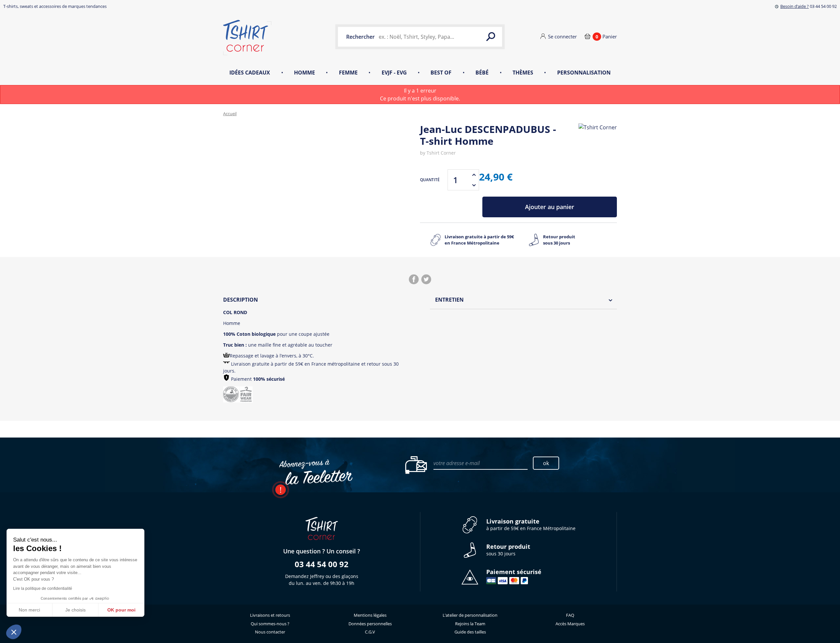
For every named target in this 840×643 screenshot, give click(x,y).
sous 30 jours (508, 550)
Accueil (230, 114)
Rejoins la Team (470, 624)
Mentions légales (370, 615)
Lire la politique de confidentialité (42, 588)
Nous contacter (270, 632)
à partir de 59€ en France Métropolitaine (531, 524)
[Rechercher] (490, 37)
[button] (14, 632)
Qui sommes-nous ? (270, 624)
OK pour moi (121, 609)
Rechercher (360, 36)
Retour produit (559, 240)
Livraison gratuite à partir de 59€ (479, 240)
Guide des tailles (470, 632)
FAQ (570, 615)
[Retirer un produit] (474, 185)
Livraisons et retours (270, 615)
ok (546, 463)
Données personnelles (370, 624)
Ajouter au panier (549, 207)
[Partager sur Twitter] (426, 279)
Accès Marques (570, 624)
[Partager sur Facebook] (414, 279)
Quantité (430, 179)
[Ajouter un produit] (474, 174)
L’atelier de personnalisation (470, 615)
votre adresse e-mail (456, 463)
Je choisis (75, 609)
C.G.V (370, 632)
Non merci (29, 609)
